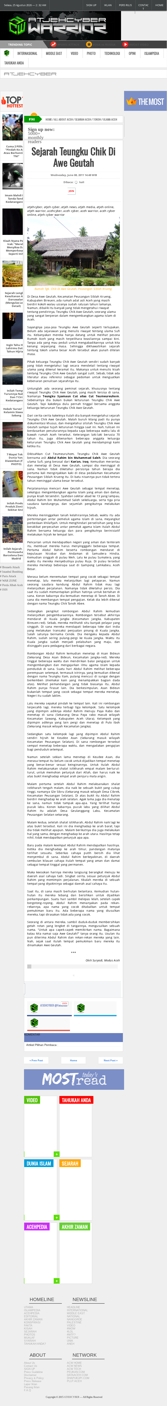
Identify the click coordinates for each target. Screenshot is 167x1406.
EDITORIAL (31, 1316)
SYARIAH (30, 1340)
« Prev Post (36, 1060)
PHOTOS (29, 1334)
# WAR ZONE (8, 580)
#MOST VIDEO (139, 44)
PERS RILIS (125, 5)
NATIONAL (73, 1316)
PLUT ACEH (74, 1381)
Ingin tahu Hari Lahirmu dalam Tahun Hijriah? (16, 348)
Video (74, 53)
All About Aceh (63, 119)
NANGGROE (74, 1319)
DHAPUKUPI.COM (78, 1378)
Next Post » (111, 1060)
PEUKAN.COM (76, 1372)
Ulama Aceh (110, 119)
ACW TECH (74, 1368)
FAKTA (28, 1325)
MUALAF (29, 1337)
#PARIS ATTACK (68, 44)
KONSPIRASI (32, 1322)
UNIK (70, 1340)
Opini (132, 53)
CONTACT (143, 7)
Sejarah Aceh (83, 119)
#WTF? (71, 1334)
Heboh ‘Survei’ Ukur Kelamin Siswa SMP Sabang (16, 412)
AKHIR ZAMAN (33, 1319)
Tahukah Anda (14, 62)
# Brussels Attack (10, 567)
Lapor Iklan (30, 1384)
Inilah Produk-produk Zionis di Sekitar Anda (16, 506)
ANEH (70, 1343)
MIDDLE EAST (76, 1313)
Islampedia (151, 53)
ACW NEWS (74, 1365)
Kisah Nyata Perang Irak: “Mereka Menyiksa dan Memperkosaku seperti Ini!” (16, 247)
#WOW (71, 1328)
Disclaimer (30, 1375)
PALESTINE (74, 1322)
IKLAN (108, 5)
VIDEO (71, 1325)
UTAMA (28, 1307)
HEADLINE (73, 1307)
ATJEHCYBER (71, 1397)
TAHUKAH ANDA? (35, 1343)
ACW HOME (74, 1362)
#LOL (70, 1331)
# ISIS (4, 589)
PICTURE (73, 1337)
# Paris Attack (8, 576)
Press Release (32, 1381)
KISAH (28, 1328)
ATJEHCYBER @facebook (53, 1005)
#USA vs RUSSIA (104, 44)
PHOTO (91, 53)
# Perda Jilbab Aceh (11, 585)
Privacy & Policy (34, 1378)
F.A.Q (27, 1390)
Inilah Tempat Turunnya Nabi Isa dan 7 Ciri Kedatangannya (16, 395)
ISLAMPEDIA (32, 1310)
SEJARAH (30, 1331)
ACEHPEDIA (31, 1313)
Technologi (112, 53)
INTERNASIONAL (27, 53)
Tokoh (97, 119)
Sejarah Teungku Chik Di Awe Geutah (74, 156)
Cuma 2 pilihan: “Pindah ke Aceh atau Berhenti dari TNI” (16, 151)
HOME (159, 5)
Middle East (54, 53)
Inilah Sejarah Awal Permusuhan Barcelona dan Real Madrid (16, 553)
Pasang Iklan (31, 1387)
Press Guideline (33, 1372)
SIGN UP (91, 5)
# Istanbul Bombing (11, 571)
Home (49, 119)
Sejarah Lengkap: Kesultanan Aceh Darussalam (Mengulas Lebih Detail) (16, 299)
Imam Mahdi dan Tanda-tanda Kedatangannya (16, 198)
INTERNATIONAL (77, 1310)
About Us (29, 1362)
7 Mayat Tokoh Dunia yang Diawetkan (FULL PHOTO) (16, 459)
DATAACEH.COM (77, 1375)
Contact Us (30, 1365)
